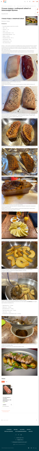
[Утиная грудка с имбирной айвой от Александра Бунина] (31, 20)
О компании (9, 429)
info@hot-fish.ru (20, 439)
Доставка (16, 429)
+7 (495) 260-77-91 (20, 437)
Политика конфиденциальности (20, 444)
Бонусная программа (8, 431)
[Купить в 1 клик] (11, 387)
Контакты (31, 431)
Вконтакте (16, 435)
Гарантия (28, 429)
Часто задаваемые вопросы (20, 431)
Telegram (18, 435)
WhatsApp (21, 435)
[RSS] (34, 13)
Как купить (22, 429)
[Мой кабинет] (29, 1)
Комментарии (6, 411)
